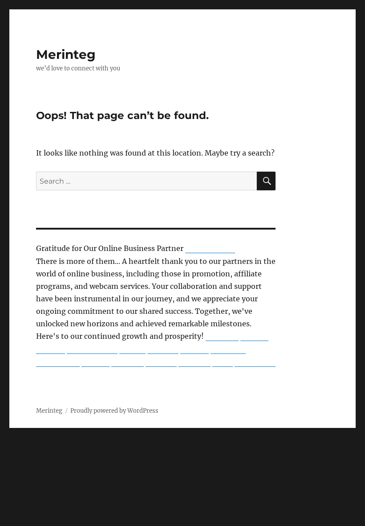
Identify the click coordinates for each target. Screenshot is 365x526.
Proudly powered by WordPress (114, 411)
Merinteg (66, 54)
